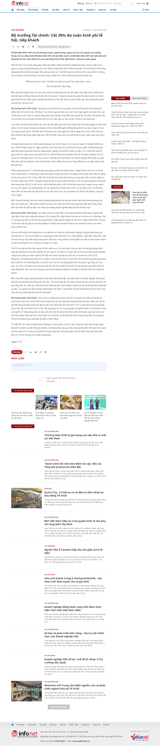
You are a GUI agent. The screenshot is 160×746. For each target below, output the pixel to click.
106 (118, 179)
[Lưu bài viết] (33, 47)
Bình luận (16, 352)
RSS (147, 9)
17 (142, 126)
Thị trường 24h (51, 431)
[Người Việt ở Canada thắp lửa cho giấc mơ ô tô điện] (26, 555)
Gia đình (55, 9)
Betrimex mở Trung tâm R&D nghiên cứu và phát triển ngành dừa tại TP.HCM (75, 687)
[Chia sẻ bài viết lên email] (23, 47)
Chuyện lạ (90, 9)
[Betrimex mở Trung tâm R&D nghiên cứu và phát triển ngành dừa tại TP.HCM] (26, 691)
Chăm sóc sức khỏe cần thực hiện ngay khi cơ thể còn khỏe (70, 415)
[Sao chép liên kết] (28, 47)
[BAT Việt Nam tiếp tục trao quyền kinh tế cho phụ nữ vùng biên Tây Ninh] (26, 526)
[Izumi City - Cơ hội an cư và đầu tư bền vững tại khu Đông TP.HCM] (26, 498)
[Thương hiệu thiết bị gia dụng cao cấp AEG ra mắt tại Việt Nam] (22, 402)
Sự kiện (113, 9)
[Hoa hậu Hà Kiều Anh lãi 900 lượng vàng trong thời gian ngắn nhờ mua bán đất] (120, 197)
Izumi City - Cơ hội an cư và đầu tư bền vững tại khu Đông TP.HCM (74, 494)
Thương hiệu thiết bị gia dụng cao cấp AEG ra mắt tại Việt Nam (21, 415)
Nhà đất (48, 489)
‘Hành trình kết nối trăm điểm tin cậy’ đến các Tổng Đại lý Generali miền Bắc (73, 465)
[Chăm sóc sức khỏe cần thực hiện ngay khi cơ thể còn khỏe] (71, 402)
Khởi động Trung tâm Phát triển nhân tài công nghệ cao (46, 415)
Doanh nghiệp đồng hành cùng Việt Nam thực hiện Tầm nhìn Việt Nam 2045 (72, 608)
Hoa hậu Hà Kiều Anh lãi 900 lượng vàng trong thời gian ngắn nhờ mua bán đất (140, 197)
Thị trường (33, 9)
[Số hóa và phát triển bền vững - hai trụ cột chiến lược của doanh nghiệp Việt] (26, 639)
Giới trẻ (66, 9)
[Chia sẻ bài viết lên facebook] (13, 47)
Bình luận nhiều (139, 98)
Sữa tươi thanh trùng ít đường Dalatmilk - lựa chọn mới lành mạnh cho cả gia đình (73, 580)
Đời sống (20, 9)
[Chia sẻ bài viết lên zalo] (18, 47)
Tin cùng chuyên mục (23, 426)
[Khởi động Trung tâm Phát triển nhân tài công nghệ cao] (47, 402)
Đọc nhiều (120, 98)
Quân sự (102, 9)
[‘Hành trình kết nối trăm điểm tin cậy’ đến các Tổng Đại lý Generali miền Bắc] (26, 469)
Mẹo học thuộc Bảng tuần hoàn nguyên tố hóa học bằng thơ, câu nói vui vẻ (129, 151)
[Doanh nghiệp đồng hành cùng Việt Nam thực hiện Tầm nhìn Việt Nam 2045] (26, 612)
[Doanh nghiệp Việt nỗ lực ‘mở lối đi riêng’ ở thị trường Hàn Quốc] (26, 665)
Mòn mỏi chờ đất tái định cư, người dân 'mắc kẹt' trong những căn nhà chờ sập (128, 211)
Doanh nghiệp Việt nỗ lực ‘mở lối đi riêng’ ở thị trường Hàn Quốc (73, 661)
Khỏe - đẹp (78, 9)
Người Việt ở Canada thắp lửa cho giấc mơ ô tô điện (73, 551)
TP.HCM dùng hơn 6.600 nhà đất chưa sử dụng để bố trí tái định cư (128, 221)
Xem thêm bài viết (58, 707)
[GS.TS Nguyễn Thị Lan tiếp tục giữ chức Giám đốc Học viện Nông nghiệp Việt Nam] (95, 402)
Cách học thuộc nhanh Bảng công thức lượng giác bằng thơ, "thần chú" (127, 124)
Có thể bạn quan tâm (23, 390)
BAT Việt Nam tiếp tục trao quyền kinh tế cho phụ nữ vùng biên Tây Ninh (75, 522)
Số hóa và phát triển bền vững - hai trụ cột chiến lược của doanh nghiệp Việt (74, 634)
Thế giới (45, 9)
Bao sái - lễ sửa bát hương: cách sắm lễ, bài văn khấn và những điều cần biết (129, 169)
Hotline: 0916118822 (104, 3)
